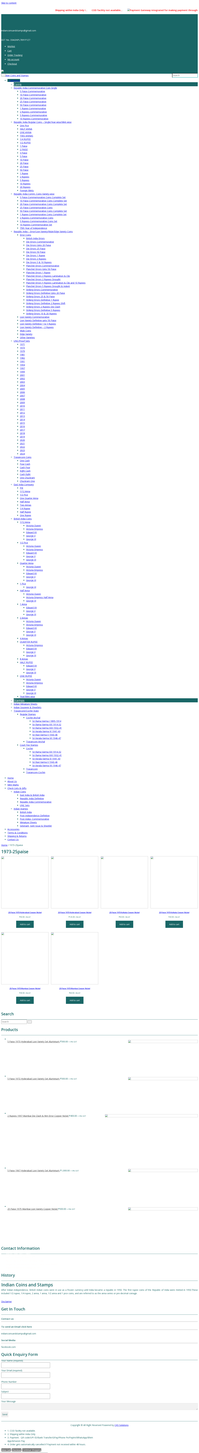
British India (26, 812)
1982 (22, 358)
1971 (22, 344)
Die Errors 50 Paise (35, 252)
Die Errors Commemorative (40, 241)
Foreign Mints (27, 190)
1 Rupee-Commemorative (33, 108)
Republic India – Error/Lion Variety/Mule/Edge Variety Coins (43, 231)
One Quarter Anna (29, 498)
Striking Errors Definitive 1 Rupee (42, 299)
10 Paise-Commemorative (33, 94)
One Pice (24, 125)
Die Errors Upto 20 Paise (38, 245)
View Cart (6, 1449)
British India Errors (35, 238)
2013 (22, 416)
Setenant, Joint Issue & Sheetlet (36, 825)
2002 (22, 378)
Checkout (12, 63)
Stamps (19, 700)
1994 (22, 364)
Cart (9, 50)
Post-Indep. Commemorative (34, 818)
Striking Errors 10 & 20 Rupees (41, 313)
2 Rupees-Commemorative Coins (36, 217)
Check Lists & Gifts (16, 788)
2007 (22, 395)
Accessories (13, 829)
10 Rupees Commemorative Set (36, 224)
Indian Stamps (21, 808)
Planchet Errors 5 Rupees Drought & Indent (48, 286)
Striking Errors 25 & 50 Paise (40, 296)
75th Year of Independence (33, 228)
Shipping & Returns (17, 836)
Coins (17, 84)
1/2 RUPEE (25, 142)
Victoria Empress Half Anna (39, 597)
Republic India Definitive (32, 798)
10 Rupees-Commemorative (34, 118)
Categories (14, 80)
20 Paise (24, 163)
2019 (22, 436)
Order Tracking (14, 55)
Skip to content (8, 2)
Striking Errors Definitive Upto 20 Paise (45, 293)
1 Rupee (24, 173)
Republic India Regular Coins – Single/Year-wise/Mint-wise (43, 122)
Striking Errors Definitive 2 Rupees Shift (45, 303)
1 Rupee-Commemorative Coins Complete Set (43, 214)
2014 (22, 419)
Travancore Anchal (35, 741)
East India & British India (32, 795)
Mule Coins (25, 330)
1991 (22, 361)
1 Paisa (23, 146)
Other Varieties (27, 337)
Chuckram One (27, 481)
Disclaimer (6, 1301)
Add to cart (25, 924)
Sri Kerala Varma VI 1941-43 (46, 731)
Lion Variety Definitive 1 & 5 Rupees (38, 323)
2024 (22, 453)
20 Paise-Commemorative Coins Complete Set (43, 204)
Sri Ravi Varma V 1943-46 (45, 734)
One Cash (25, 460)
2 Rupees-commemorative (33, 111)
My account (13, 59)
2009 (22, 402)
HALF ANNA (26, 128)
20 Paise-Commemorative (33, 98)
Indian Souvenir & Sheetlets (27, 707)
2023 (22, 450)
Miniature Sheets (28, 822)
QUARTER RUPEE (28, 641)
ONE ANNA (25, 132)
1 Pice (23, 583)
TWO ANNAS (26, 135)
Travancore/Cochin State (26, 710)
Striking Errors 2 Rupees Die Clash (43, 306)
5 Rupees (24, 180)
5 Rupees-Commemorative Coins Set (38, 221)
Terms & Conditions (17, 832)
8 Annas (24, 658)
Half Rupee (25, 511)
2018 (22, 433)
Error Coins (25, 234)
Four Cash (25, 464)
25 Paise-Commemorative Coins (36, 207)
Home (10, 777)
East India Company (24, 484)
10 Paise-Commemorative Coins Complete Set (43, 200)
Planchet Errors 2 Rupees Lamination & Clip (48, 275)
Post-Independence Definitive (35, 815)
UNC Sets (25, 805)
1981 (22, 354)
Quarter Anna (26, 563)
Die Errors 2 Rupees (36, 258)
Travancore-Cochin (35, 772)
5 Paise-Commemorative (32, 91)
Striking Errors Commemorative (42, 289)
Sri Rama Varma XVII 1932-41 (47, 727)
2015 (22, 422)
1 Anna (23, 604)
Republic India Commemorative (35, 801)
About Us (12, 781)
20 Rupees (25, 187)
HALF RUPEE (26, 662)
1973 (22, 347)
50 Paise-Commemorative (33, 105)
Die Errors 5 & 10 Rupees (39, 262)
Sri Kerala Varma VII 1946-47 (46, 738)
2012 (22, 412)
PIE (21, 487)
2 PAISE (24, 149)
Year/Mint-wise (27, 696)
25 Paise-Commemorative (33, 101)
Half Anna (25, 501)
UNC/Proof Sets (22, 340)
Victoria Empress (34, 528)
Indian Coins (20, 791)
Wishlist (11, 46)
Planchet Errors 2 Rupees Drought (43, 279)
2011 (22, 409)
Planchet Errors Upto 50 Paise (41, 269)
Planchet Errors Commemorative (42, 265)
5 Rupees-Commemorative (33, 115)
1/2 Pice (24, 494)
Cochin (29, 748)
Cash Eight (25, 474)
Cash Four (25, 467)
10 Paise (24, 159)
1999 (22, 371)
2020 (22, 440)
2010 (22, 405)
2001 (22, 375)
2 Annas (24, 617)
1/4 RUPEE (25, 139)
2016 (22, 426)
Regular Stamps (28, 714)
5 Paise (23, 156)
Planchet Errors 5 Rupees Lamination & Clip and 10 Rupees (56, 282)
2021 (22, 443)
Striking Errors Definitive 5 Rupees (43, 310)
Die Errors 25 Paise (35, 248)
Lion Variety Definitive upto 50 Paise (38, 320)
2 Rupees (24, 176)
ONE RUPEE (26, 676)
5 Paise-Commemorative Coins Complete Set (43, 197)
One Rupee (25, 515)
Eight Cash (25, 470)
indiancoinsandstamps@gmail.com (23, 1267)
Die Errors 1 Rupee (35, 255)
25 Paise (24, 166)
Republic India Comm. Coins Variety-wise (34, 193)
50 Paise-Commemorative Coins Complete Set (43, 211)
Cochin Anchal (33, 717)
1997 (22, 368)
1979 (22, 351)
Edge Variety (26, 334)
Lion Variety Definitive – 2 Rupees (37, 327)
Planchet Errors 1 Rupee (38, 272)
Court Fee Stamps (29, 745)
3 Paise (23, 152)
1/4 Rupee (25, 508)
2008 (22, 399)
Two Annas (25, 505)
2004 (22, 385)
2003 (22, 381)
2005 (22, 388)
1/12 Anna (25, 491)
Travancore (32, 768)
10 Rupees (25, 183)
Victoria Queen (33, 525)
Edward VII (31, 532)
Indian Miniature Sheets (25, 703)
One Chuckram (27, 477)
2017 (22, 429)
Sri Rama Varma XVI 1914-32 (46, 724)
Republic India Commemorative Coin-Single (35, 87)
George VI (31, 539)
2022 (22, 446)
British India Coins (23, 518)
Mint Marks (13, 784)
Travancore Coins (22, 457)
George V (30, 535)
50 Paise (24, 169)
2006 (22, 392)
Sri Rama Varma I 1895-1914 (46, 721)
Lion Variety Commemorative (34, 316)
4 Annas (24, 638)
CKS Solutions (122, 1425)
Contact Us (13, 839)
